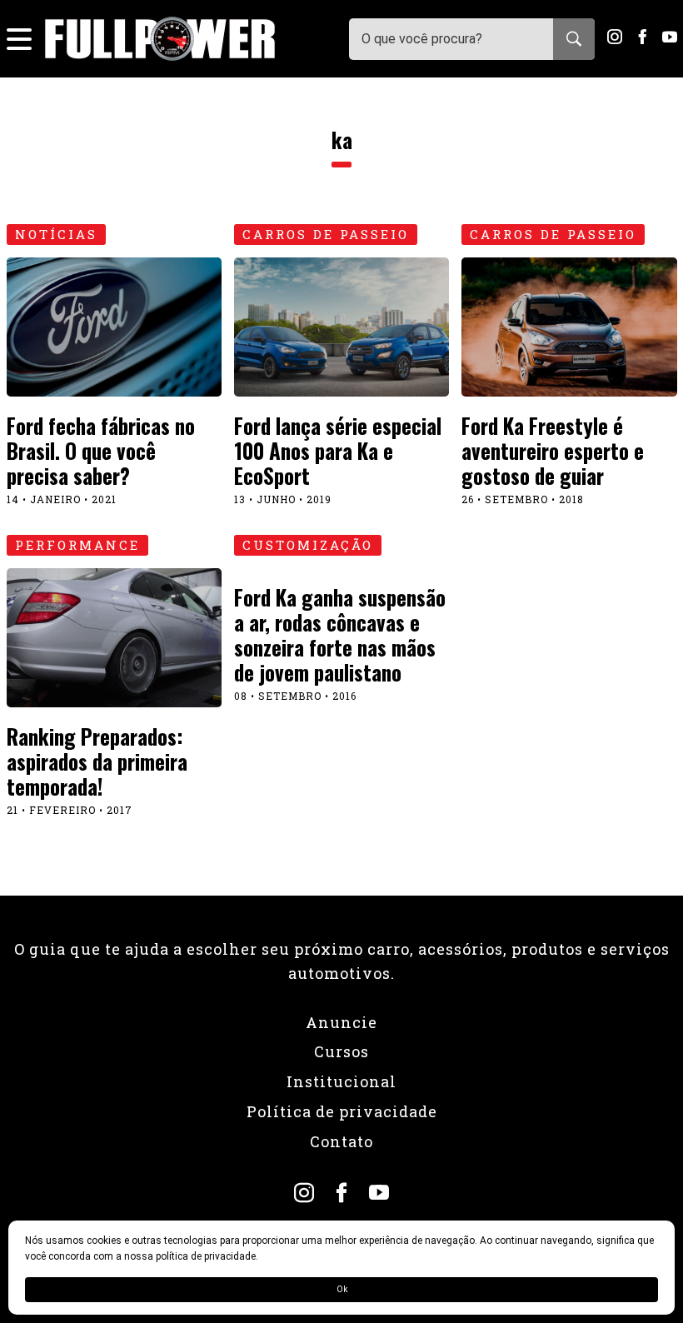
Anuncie (341, 1022)
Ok (342, 1289)
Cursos (341, 1051)
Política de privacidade (342, 1111)
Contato (341, 1141)
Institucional (341, 1081)
